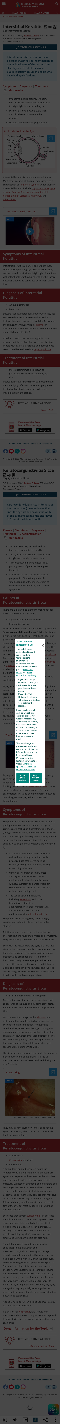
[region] (30, 711)
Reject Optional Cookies (36, 778)
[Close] (42, 645)
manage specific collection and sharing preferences (26, 767)
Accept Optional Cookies (22, 778)
